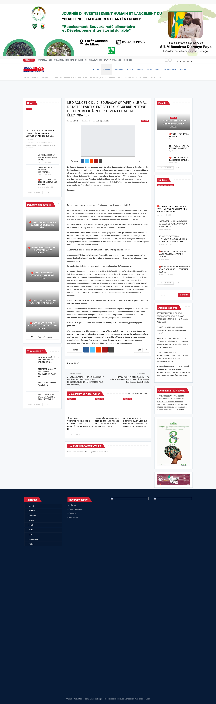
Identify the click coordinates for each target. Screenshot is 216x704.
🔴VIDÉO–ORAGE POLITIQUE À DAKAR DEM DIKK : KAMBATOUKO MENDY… (42, 325)
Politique (106, 69)
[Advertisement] (108, 90)
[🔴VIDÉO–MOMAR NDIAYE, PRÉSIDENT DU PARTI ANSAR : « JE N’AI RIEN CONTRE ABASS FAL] (42, 270)
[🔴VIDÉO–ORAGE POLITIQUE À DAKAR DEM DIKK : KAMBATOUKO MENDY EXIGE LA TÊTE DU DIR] (42, 320)
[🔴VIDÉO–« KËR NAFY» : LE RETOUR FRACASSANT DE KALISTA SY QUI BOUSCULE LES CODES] (162, 137)
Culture (173, 118)
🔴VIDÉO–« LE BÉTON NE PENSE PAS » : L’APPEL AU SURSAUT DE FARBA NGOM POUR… (172, 209)
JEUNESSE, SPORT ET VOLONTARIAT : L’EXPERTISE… (47, 169)
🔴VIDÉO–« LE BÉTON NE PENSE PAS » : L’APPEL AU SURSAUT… (42, 301)
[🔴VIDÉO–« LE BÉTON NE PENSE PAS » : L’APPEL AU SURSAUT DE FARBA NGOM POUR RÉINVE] (173, 193)
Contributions (170, 69)
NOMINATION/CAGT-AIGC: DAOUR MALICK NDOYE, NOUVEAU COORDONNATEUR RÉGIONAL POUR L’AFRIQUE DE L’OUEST (81, 60)
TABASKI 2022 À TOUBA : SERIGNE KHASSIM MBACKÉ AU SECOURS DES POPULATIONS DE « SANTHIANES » (172, 407)
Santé (149, 69)
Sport (158, 69)
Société (130, 69)
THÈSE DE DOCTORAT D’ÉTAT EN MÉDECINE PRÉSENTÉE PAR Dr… (46, 396)
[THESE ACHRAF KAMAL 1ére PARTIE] (31, 385)
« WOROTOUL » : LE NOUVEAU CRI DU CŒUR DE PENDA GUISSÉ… (173, 124)
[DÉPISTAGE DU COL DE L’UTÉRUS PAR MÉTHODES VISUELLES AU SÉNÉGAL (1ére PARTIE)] (31, 372)
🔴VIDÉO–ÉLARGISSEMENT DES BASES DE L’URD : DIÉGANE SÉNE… (42, 225)
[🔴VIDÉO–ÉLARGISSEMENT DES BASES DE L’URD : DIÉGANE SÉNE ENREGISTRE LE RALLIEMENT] (42, 220)
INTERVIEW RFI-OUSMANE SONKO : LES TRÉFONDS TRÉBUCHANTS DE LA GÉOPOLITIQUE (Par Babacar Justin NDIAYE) (129, 379)
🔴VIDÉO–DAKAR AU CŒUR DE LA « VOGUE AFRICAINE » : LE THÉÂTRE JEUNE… (174, 269)
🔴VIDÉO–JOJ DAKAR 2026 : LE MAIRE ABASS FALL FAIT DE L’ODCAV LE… (172, 254)
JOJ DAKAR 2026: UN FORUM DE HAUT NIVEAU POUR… (48, 157)
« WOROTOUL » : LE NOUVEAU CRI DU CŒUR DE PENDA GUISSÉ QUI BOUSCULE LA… (173, 224)
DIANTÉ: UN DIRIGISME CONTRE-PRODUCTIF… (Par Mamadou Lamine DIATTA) (171, 330)
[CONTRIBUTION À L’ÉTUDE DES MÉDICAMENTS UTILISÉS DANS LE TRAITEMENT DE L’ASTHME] (31, 360)
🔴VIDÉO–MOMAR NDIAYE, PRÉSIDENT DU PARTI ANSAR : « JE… (42, 275)
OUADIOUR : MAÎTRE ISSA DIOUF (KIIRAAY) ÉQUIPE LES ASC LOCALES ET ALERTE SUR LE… (40, 133)
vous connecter (81, 452)
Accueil (96, 69)
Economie (118, 69)
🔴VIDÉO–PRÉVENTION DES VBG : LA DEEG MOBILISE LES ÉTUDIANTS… (42, 250)
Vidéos (183, 69)
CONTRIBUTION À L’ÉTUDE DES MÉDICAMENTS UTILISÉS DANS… (48, 359)
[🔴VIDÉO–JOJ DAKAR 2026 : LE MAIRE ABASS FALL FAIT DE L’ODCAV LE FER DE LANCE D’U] (31, 183)
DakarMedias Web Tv (165, 185)
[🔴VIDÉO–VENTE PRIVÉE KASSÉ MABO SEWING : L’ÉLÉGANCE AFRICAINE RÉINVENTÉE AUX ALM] (162, 161)
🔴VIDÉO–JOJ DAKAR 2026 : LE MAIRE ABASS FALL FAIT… (47, 182)
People (140, 69)
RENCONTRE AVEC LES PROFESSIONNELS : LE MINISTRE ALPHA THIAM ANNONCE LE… (173, 239)
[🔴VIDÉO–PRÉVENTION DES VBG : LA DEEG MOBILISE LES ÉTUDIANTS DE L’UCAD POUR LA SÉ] (42, 245)
